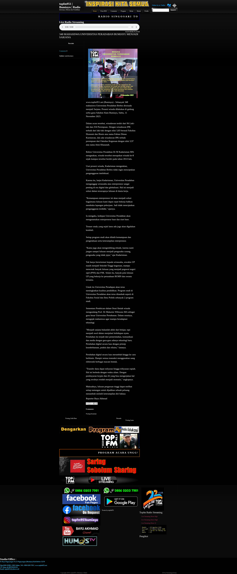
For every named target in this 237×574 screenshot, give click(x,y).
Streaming (169, 573)
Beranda (118, 418)
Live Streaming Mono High (149, 516)
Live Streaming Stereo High (149, 520)
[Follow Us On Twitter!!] (161, 7)
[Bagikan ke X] (91, 403)
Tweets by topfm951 (108, 510)
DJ (163, 573)
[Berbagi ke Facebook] (94, 403)
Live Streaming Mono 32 (148, 523)
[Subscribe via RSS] (174, 7)
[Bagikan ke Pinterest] (96, 403)
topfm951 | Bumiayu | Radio (69, 5)
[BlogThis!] (89, 403)
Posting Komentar (91, 414)
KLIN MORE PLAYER (132, 32)
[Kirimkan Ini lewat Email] (87, 403)
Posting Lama (130, 420)
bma (175, 573)
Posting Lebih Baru (71, 418)
